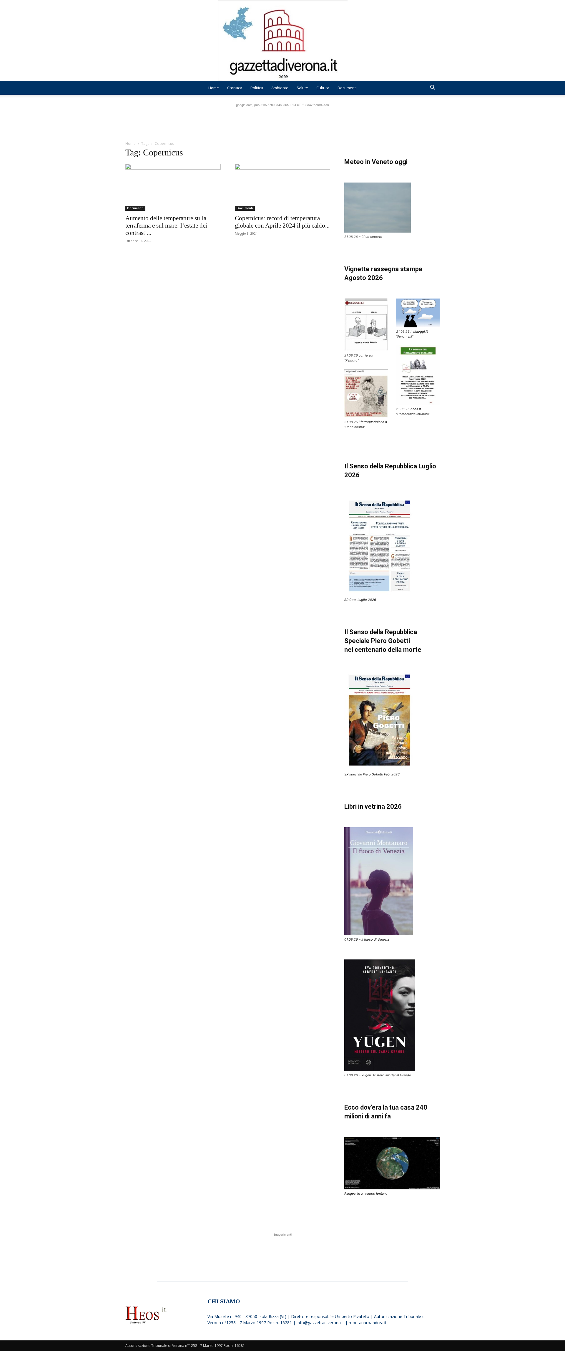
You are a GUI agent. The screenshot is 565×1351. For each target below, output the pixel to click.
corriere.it (366, 355)
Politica (256, 87)
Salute (302, 87)
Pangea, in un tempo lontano (366, 1193)
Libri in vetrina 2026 (373, 806)
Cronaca (234, 87)
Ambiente (279, 87)
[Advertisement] (282, 121)
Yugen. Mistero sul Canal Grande (386, 1075)
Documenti (347, 87)
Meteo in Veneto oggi (376, 161)
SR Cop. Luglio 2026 (360, 600)
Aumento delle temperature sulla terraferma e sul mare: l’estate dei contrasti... (166, 225)
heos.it (416, 409)
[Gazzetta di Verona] (282, 40)
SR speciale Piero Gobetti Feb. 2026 (372, 774)
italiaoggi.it (419, 331)
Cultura (322, 87)
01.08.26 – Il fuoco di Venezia (366, 939)
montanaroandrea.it (368, 1322)
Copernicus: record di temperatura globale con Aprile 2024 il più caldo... (282, 222)
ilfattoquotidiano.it (373, 422)
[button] (433, 88)
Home (213, 87)
